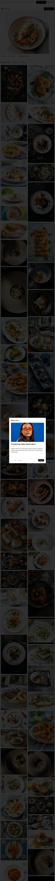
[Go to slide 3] (27, 440)
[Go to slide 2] (26, 440)
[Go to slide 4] (28, 440)
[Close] (44, 419)
